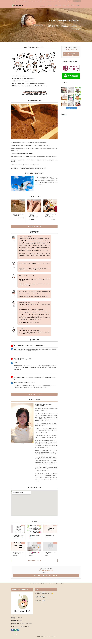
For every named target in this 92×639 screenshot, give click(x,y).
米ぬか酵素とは (43, 583)
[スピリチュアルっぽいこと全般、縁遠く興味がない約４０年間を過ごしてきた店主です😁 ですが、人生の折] (64, 103)
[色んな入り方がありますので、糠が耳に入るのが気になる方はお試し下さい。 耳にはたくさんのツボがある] (78, 97)
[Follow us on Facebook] (12, 630)
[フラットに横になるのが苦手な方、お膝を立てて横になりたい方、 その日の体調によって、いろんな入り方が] (71, 90)
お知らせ (43, 596)
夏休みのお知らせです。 (49, 535)
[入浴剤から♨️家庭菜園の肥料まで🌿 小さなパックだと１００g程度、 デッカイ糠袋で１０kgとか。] (78, 90)
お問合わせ (78, 1)
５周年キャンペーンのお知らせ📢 (40, 597)
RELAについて (51, 583)
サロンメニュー (35, 583)
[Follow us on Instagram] (18, 630)
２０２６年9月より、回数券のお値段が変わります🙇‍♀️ (44, 593)
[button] (34, 226)
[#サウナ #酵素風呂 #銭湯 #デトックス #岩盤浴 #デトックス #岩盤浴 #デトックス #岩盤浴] (64, 90)
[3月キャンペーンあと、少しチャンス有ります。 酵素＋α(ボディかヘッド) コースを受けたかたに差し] (71, 103)
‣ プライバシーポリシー (15, 634)
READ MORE (76, 29)
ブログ (57, 583)
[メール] (15, 630)
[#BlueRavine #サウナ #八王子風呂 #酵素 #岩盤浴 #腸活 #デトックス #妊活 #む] (71, 97)
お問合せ (62, 583)
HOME (29, 583)
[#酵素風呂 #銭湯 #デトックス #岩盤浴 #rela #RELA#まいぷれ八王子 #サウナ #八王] (78, 103)
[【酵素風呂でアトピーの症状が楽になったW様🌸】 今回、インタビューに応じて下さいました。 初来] (64, 97)
